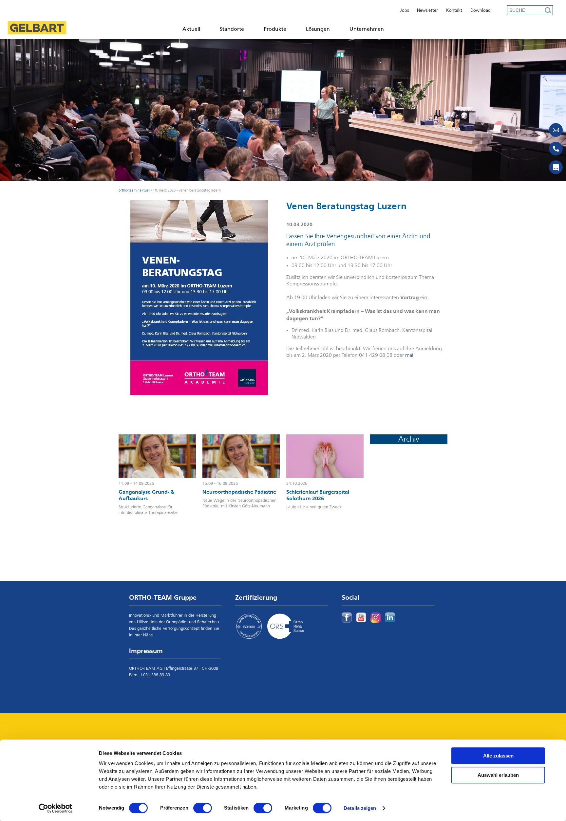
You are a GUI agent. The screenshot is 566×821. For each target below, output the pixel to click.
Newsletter (427, 10)
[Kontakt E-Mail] (556, 130)
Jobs (404, 10)
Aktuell (145, 190)
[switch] (202, 808)
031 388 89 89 (156, 675)
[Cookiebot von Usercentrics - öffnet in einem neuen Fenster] (55, 808)
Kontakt (454, 10)
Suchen (548, 10)
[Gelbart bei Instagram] (375, 617)
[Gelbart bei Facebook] (347, 617)
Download (480, 10)
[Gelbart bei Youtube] (361, 617)
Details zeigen (360, 808)
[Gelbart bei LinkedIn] (390, 617)
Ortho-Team (128, 190)
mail (410, 355)
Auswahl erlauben (498, 775)
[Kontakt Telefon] (556, 148)
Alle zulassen (498, 755)
